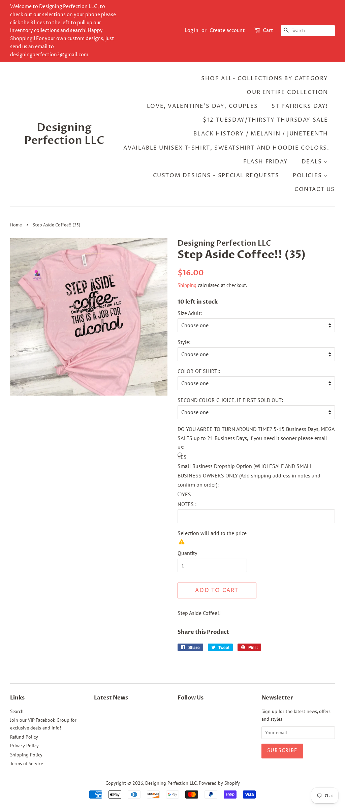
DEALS (313, 161)
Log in (191, 30)
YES (186, 494)
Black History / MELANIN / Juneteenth (260, 133)
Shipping (187, 285)
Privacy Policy (24, 746)
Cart (268, 30)
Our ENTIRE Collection (287, 92)
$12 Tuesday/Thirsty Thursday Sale (265, 120)
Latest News (111, 698)
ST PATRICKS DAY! (300, 106)
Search (17, 711)
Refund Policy (24, 737)
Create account (227, 30)
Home (16, 225)
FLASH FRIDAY (265, 161)
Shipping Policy (26, 755)
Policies (308, 175)
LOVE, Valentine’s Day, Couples (202, 106)
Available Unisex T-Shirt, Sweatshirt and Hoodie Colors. (226, 148)
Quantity (187, 553)
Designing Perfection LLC (64, 134)
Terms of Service (26, 763)
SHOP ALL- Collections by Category (264, 78)
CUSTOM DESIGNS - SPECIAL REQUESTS (216, 175)
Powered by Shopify (219, 783)
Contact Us (314, 189)
